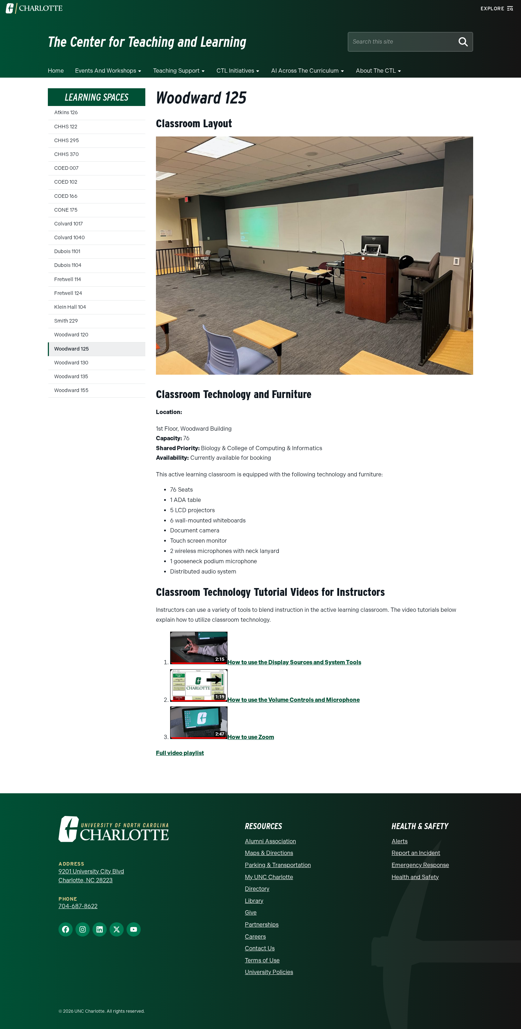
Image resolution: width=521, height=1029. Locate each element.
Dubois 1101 (67, 251)
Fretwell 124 (68, 293)
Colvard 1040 (69, 238)
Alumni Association (270, 841)
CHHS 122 (65, 127)
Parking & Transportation (278, 865)
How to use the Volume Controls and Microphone (294, 700)
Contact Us (260, 948)
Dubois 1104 (68, 265)
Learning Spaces (96, 97)
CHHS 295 (66, 141)
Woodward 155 (71, 390)
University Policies (269, 972)
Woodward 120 (71, 335)
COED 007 (66, 168)
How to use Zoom (251, 737)
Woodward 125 (71, 349)
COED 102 (65, 182)
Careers (255, 936)
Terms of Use (262, 960)
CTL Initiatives (235, 70)
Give (251, 912)
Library (254, 900)
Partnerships (262, 924)
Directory (257, 888)
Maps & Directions (269, 853)
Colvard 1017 (68, 224)
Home (56, 70)
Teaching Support (176, 70)
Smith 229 (66, 321)
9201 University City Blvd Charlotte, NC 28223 (91, 876)
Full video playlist (180, 753)
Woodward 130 (71, 363)
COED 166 (66, 196)
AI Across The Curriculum (305, 70)
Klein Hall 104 (70, 307)
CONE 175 (66, 210)
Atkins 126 (66, 113)
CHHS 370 (66, 154)
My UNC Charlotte (269, 877)
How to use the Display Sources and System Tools (294, 662)
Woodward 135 (71, 377)
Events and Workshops (105, 70)
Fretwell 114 (67, 279)
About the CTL (376, 70)
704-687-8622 (77, 906)
